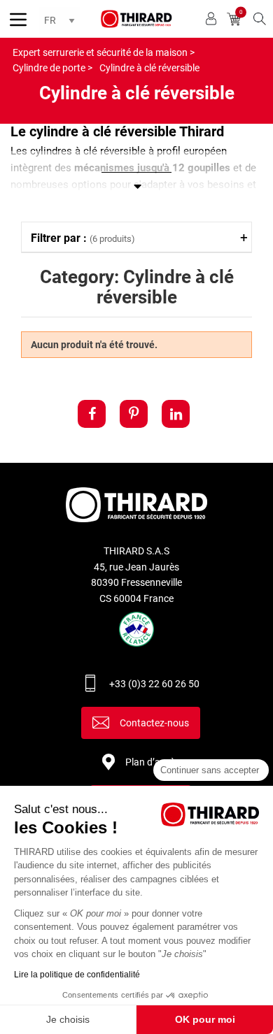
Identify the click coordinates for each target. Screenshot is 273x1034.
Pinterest (134, 414)
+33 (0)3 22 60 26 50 (154, 683)
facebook (92, 414)
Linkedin (176, 414)
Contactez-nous (154, 722)
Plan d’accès (152, 762)
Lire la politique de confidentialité (77, 974)
